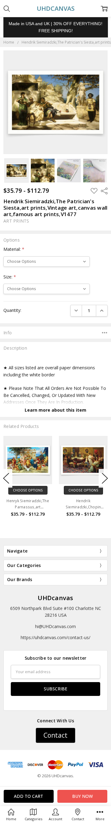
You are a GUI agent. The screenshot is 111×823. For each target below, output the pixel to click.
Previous (6, 478)
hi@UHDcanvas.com (55, 626)
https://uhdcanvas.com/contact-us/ (55, 637)
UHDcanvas (55, 598)
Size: (9, 277)
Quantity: (12, 310)
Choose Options (28, 490)
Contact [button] (55, 735)
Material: (13, 249)
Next (105, 478)
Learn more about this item (55, 410)
